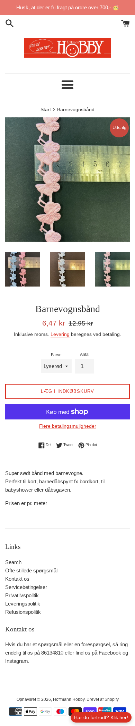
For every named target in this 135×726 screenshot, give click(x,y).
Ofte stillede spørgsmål (31, 570)
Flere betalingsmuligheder (67, 426)
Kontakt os (17, 579)
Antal (85, 354)
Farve (56, 354)
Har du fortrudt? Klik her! (101, 717)
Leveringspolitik (22, 604)
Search (13, 562)
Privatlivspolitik (22, 595)
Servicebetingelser (26, 587)
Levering (60, 334)
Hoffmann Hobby (68, 699)
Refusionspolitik (23, 612)
